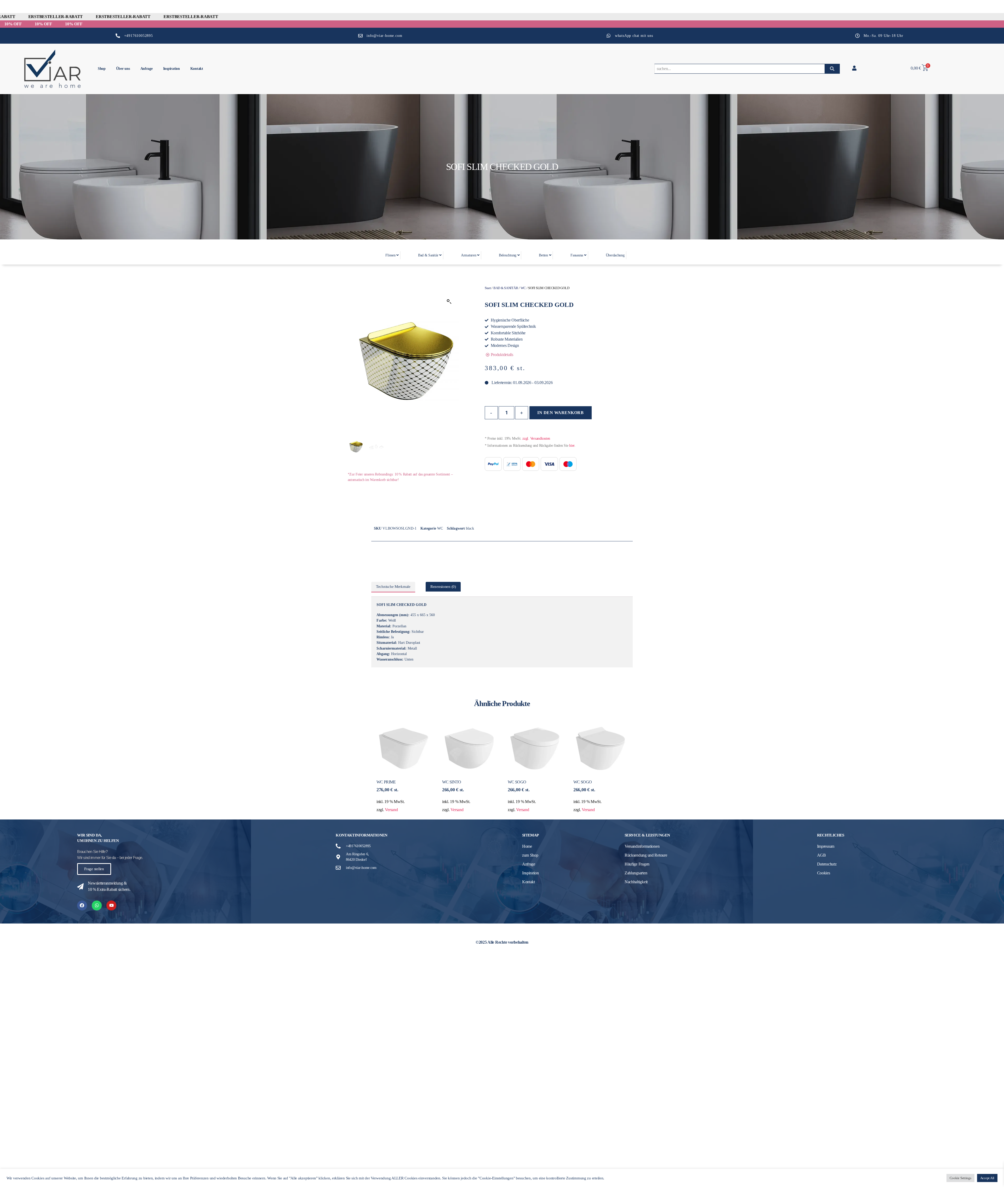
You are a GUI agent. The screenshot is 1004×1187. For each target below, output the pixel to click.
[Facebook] (82, 905)
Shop (102, 69)
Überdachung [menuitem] (615, 255)
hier (571, 446)
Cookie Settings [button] (960, 1178)
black (470, 528)
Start (488, 288)
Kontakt (196, 69)
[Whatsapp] (96, 905)
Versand (391, 809)
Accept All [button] (987, 1178)
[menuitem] (392, 255)
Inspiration (171, 69)
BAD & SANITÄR (505, 288)
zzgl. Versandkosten (536, 438)
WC (523, 288)
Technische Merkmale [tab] (393, 586)
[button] (449, 301)
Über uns (123, 69)
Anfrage (146, 69)
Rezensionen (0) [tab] (443, 586)
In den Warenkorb (560, 412)
